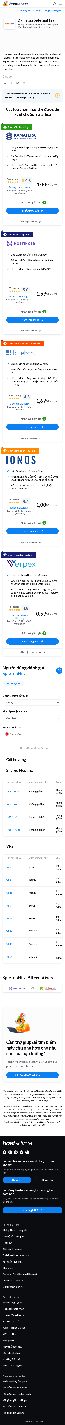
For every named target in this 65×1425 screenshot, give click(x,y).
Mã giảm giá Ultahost (14, 1406)
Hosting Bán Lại (11, 1359)
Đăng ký (17, 1179)
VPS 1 (9, 867)
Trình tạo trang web (13, 1365)
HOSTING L (12, 817)
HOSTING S (12, 791)
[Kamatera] (21, 136)
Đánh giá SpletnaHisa (36, 20)
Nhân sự (7, 1242)
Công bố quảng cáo (52, 10)
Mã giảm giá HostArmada (17, 1393)
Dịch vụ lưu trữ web (13, 1308)
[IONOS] (21, 459)
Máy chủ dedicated (13, 1352)
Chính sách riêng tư (13, 1280)
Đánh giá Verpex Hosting (19, 616)
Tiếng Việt (16, 733)
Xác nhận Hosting (12, 1261)
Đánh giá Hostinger (19, 296)
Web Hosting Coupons (15, 1381)
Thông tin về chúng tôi (15, 1230)
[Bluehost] (21, 352)
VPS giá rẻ (8, 1340)
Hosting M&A (30, 1210)
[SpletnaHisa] (9, 23)
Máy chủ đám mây (12, 1346)
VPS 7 (9, 944)
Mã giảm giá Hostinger (15, 1400)
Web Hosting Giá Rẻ (14, 1327)
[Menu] (59, 3)
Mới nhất (11, 718)
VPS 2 (9, 880)
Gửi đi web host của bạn (16, 1255)
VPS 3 (9, 893)
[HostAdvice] (15, 3)
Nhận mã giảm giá (33, 202)
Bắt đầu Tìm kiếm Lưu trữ (35, 1075)
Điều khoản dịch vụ (13, 1286)
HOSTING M (13, 804)
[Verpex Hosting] (21, 564)
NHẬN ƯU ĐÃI (30, 210)
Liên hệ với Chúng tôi (14, 1236)
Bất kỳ (9, 702)
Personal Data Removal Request (20, 1274)
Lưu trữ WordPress (13, 1315)
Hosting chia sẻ (11, 1321)
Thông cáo (8, 1267)
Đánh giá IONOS (19, 507)
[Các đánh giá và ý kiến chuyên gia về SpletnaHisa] (5, 82)
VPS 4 (9, 905)
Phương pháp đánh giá (30, 10)
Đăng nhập (48, 1179)
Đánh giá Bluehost (19, 403)
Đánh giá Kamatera (19, 187)
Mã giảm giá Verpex (13, 1412)
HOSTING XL (13, 830)
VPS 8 (9, 957)
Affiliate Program (12, 1248)
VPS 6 (9, 931)
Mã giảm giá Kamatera (15, 1387)
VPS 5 (9, 918)
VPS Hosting (9, 1333)
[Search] (54, 3)
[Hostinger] (21, 243)
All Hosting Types (12, 1302)
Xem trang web (30, 319)
